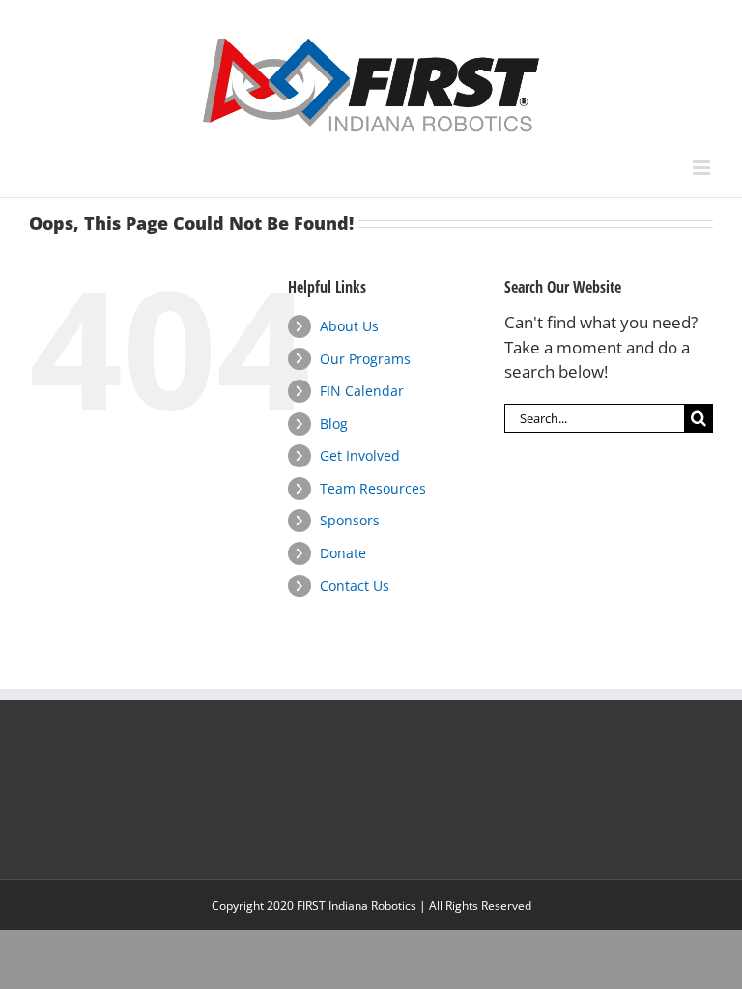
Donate (343, 553)
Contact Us (354, 586)
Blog (334, 423)
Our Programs (365, 359)
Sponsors (350, 520)
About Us (349, 326)
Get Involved (360, 455)
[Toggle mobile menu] (703, 167)
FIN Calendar (362, 390)
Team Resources (373, 488)
